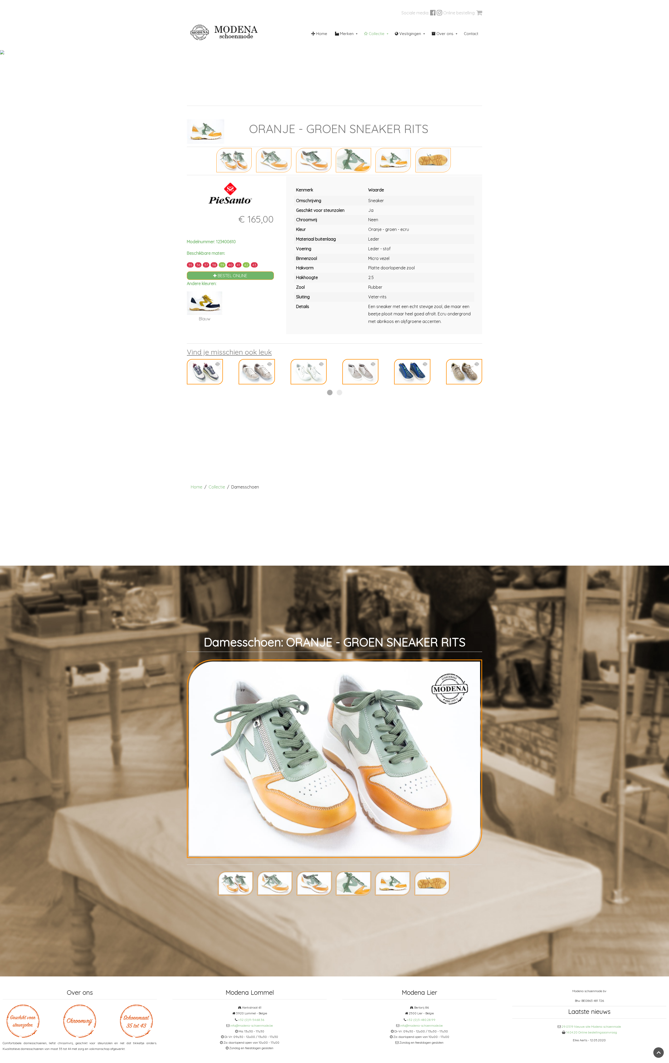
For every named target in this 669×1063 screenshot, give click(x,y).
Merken (346, 33)
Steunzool (333, 99)
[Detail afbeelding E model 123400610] (433, 159)
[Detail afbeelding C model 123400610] (353, 159)
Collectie (376, 33)
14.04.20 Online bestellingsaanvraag (591, 1032)
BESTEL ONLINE (232, 275)
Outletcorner (442, 99)
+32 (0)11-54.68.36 (251, 1020)
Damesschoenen (232, 99)
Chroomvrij (281, 99)
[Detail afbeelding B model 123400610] (313, 159)
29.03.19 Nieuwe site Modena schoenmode (591, 1026)
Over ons (444, 33)
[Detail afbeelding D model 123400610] (393, 159)
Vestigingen (409, 33)
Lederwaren (388, 99)
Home (321, 33)
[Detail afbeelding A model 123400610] (273, 159)
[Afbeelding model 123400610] (234, 159)
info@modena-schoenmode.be (251, 1025)
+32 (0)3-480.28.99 (421, 1020)
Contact (471, 33)
